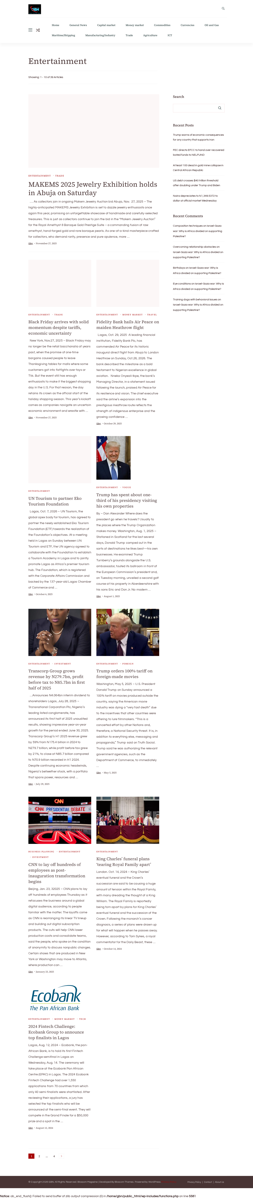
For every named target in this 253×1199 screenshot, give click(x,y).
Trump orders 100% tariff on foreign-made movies (124, 673)
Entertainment (39, 175)
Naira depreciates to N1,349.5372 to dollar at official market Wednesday (195, 198)
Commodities (162, 25)
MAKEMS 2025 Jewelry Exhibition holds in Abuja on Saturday (92, 188)
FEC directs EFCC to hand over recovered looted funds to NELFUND (198, 152)
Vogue (126, 487)
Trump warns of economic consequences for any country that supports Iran (198, 137)
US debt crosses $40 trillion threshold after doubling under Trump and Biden (196, 183)
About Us (219, 1182)
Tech (82, 1019)
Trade (129, 35)
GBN (51, 1182)
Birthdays (179, 267)
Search (178, 96)
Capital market (106, 25)
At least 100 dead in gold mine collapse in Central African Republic (198, 168)
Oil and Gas (212, 25)
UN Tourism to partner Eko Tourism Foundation (55, 501)
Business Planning (41, 851)
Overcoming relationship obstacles (194, 246)
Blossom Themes (124, 1182)
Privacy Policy (168, 1182)
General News (78, 25)
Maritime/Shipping (63, 35)
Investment (62, 663)
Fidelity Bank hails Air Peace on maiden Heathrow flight (127, 324)
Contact (208, 1182)
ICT (170, 35)
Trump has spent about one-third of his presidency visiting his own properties (126, 500)
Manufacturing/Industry (100, 35)
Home (55, 25)
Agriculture (150, 35)
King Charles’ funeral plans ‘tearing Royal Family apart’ (123, 861)
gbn (30, 243)
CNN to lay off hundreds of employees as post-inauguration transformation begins (56, 873)
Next (61, 1156)
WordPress (154, 1182)
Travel (152, 314)
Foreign (128, 663)
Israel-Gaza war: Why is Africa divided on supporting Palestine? (197, 231)
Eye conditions (182, 283)
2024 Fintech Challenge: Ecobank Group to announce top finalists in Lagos (56, 1032)
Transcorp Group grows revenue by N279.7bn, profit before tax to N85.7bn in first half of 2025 (56, 679)
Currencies (187, 25)
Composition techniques (188, 225)
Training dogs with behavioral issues (195, 299)
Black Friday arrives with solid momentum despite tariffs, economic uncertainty (58, 327)
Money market (135, 25)
